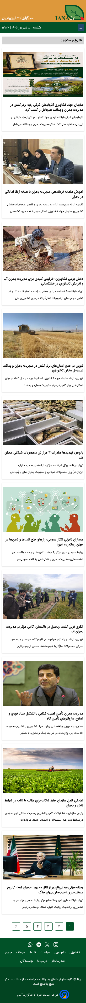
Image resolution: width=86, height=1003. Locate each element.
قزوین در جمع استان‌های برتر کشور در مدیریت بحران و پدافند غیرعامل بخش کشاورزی (43, 368)
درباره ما (42, 961)
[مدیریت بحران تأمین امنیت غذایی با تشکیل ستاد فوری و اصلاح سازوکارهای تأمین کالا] (43, 685)
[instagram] (56, 945)
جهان (9, 952)
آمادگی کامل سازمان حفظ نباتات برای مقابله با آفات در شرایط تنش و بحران (43, 803)
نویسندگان (27, 961)
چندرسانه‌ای (58, 961)
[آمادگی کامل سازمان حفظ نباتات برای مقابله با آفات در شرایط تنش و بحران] (43, 772)
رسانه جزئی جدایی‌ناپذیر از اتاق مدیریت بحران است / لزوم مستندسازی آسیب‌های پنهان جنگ (45, 890)
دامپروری (60, 952)
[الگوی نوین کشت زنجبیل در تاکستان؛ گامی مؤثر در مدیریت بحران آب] (43, 598)
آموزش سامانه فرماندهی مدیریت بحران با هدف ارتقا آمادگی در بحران (44, 194)
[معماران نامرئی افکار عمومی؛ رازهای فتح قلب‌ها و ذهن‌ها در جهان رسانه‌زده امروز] (43, 511)
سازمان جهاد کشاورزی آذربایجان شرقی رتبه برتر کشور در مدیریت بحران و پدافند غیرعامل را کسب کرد (46, 107)
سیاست (46, 952)
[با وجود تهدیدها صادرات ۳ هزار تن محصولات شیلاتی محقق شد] (43, 424)
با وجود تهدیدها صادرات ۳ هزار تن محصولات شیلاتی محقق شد (44, 455)
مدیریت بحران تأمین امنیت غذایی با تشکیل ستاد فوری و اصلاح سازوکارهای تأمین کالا (46, 716)
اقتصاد (33, 952)
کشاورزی (75, 952)
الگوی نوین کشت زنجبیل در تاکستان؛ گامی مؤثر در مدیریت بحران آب (44, 629)
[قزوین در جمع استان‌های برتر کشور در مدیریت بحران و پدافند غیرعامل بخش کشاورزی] (43, 337)
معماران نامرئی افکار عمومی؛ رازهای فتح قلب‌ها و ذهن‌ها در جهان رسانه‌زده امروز (44, 542)
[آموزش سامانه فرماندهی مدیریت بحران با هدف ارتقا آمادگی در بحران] (43, 163)
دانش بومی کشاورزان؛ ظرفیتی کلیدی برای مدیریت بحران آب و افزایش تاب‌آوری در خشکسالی (43, 281)
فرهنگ (21, 952)
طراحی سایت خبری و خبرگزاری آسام (37, 995)
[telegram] (38, 945)
